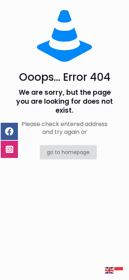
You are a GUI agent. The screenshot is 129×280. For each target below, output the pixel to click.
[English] (109, 270)
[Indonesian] (119, 270)
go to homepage (68, 152)
